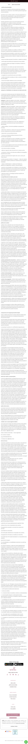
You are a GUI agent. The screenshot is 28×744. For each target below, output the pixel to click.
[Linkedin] (15, 676)
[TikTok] (18, 675)
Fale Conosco (13, 698)
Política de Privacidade (20, 723)
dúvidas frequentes (13, 696)
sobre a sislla (13, 683)
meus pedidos (13, 708)
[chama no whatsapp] (13, 717)
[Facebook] (7, 675)
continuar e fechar (14, 726)
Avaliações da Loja (13, 686)
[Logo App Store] (18, 665)
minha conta (13, 706)
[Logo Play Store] (9, 665)
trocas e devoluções (14, 714)
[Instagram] (10, 676)
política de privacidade (13, 684)
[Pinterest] (13, 676)
